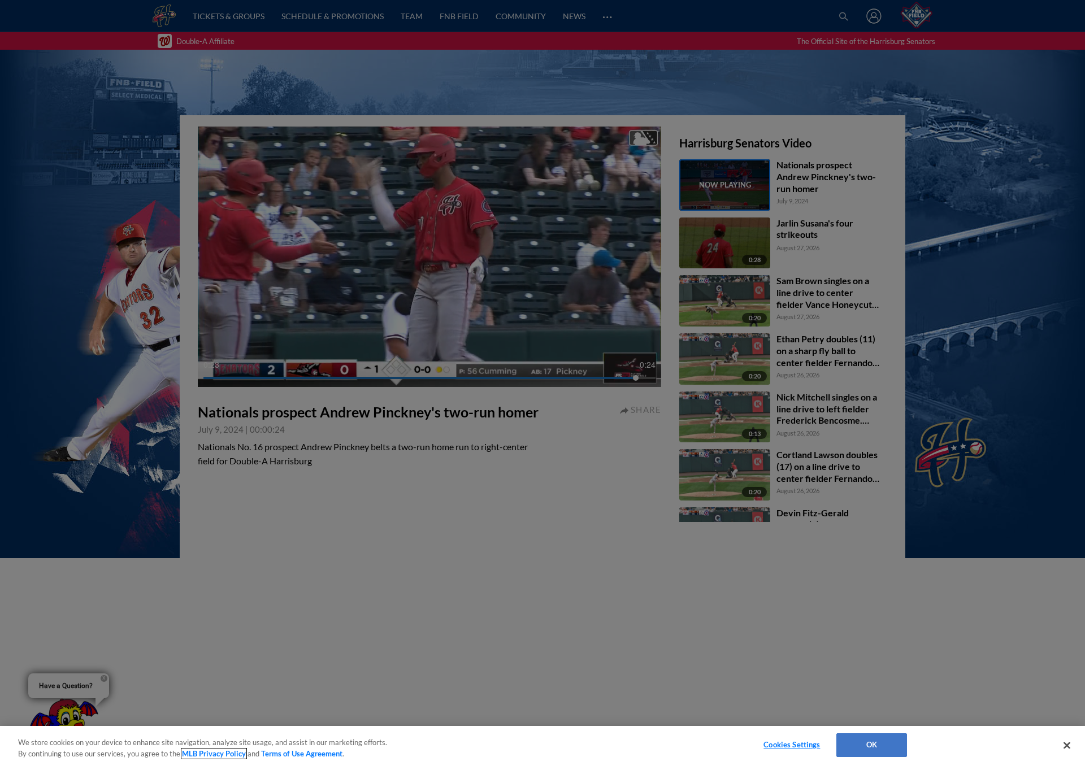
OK (871, 744)
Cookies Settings (791, 744)
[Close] (1066, 745)
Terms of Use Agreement (301, 753)
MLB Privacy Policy (214, 753)
